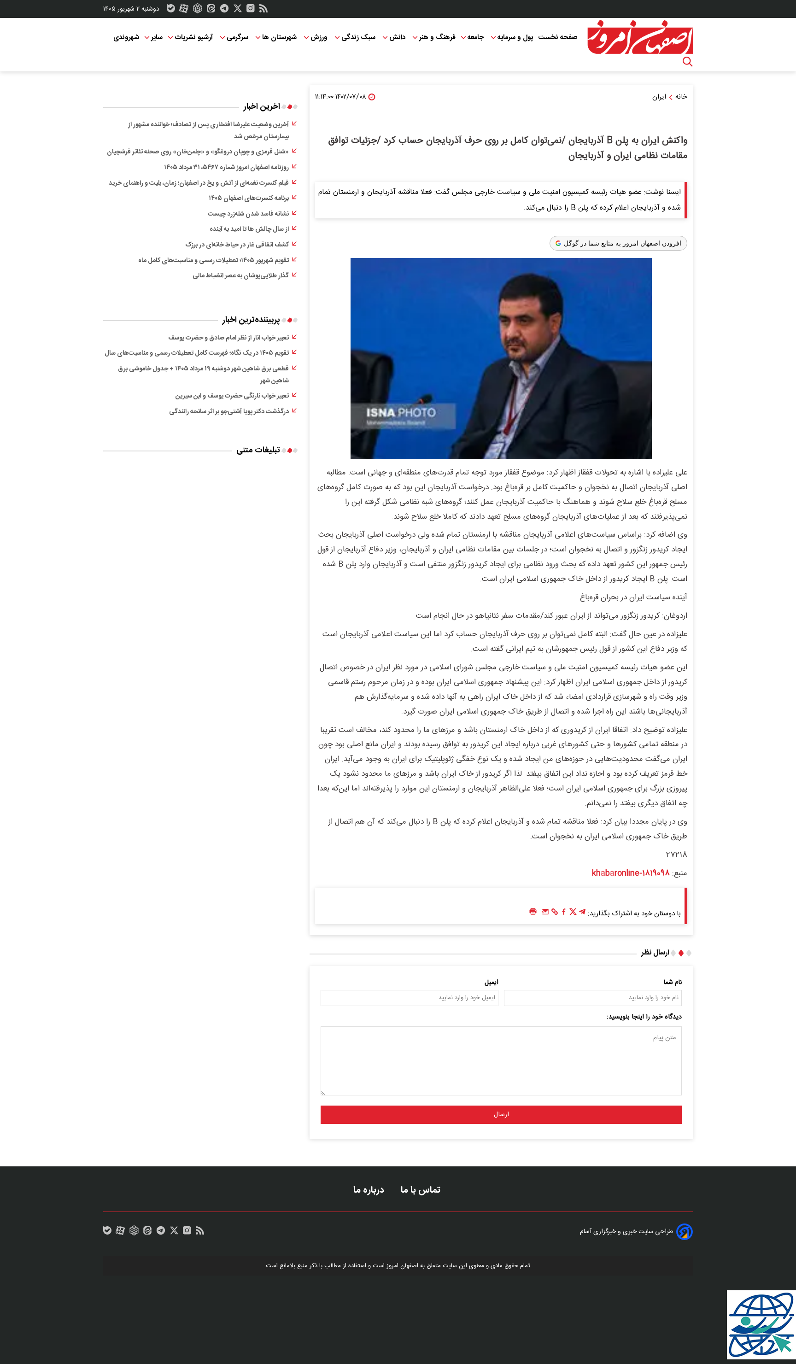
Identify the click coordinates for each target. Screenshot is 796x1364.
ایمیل (491, 982)
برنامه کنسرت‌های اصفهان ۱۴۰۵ (249, 198)
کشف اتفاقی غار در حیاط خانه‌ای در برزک (237, 245)
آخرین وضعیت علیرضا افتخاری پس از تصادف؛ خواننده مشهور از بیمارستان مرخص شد (208, 130)
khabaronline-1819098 (631, 873)
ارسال (501, 1114)
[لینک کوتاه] (554, 914)
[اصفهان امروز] (640, 37)
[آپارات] (183, 11)
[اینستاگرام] (250, 11)
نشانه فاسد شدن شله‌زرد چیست (248, 214)
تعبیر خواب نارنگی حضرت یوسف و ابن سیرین (232, 396)
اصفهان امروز (402, 1266)
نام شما (673, 982)
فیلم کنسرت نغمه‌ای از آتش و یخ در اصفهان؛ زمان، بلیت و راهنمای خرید (199, 183)
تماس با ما (422, 1190)
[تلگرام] (224, 10)
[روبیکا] (198, 10)
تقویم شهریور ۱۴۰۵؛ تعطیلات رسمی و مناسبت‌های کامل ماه (213, 260)
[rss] (263, 11)
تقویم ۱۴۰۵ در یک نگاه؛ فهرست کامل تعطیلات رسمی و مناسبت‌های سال (197, 353)
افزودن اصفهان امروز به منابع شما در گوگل (622, 243)
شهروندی (126, 37)
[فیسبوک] (564, 914)
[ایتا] (211, 10)
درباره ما (369, 1190)
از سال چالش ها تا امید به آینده (249, 229)
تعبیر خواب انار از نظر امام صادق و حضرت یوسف (228, 338)
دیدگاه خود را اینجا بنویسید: (644, 1017)
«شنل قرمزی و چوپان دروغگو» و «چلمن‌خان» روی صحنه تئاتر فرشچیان (198, 152)
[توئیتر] (238, 10)
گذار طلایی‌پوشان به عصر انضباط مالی (241, 275)
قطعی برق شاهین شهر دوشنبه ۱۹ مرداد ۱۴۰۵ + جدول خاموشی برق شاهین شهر (203, 374)
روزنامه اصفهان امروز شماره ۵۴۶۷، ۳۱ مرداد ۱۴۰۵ (226, 167)
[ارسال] (545, 914)
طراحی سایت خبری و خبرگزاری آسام (626, 1231)
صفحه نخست (557, 37)
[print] (533, 912)
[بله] (171, 10)
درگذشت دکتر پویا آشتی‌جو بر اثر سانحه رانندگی (229, 411)
